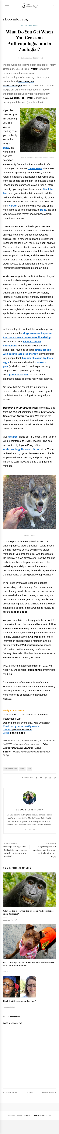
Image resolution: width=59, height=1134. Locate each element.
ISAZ (29, 768)
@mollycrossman (22, 729)
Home (30, 1092)
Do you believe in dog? (36, 1115)
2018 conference (30, 645)
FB (22, 98)
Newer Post (48, 1092)
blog (22, 768)
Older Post (11, 1092)
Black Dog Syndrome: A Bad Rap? (19, 1001)
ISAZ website (11, 98)
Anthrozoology (29, 25)
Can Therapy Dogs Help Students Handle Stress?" (25, 748)
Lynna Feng (26, 445)
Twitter (33, 69)
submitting (34, 670)
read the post (19, 612)
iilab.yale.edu (17, 732)
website (7, 566)
